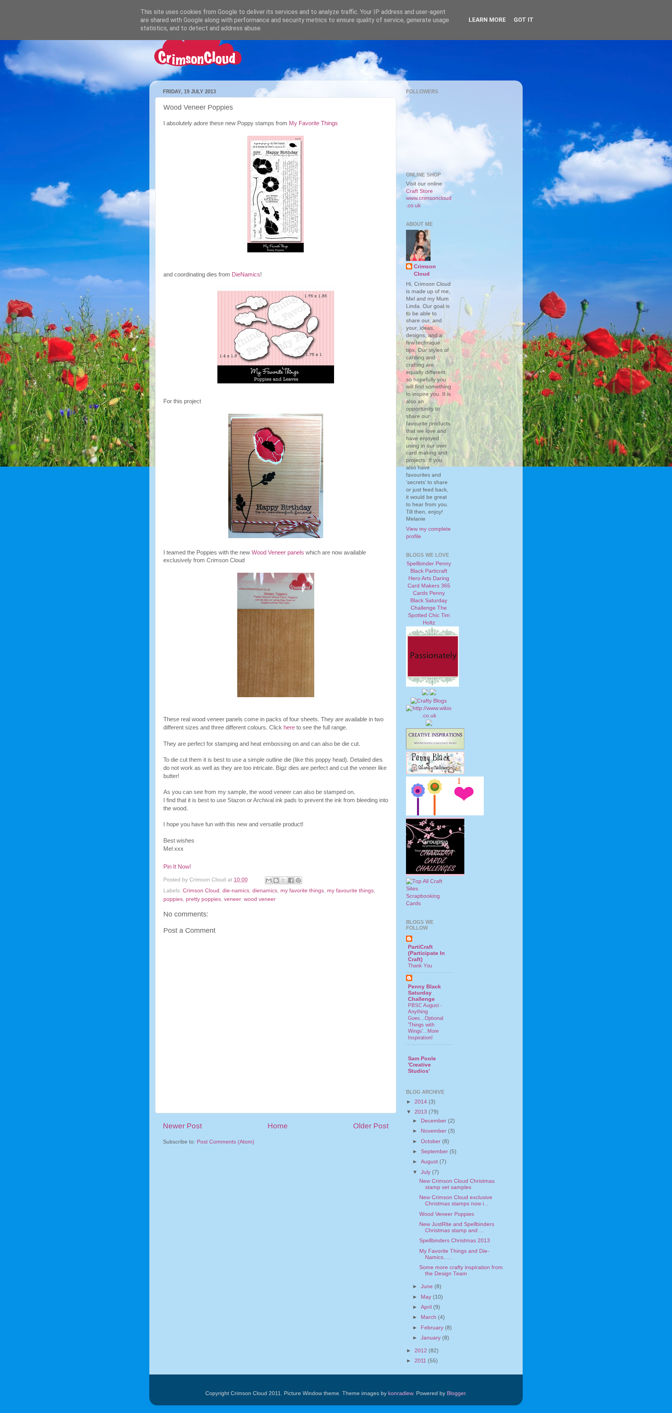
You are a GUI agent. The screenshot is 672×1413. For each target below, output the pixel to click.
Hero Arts (419, 578)
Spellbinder (420, 564)
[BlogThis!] (276, 880)
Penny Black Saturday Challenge (428, 600)
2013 (422, 1112)
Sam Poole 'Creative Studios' (422, 1065)
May (427, 1297)
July (426, 1172)
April (427, 1307)
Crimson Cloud (201, 891)
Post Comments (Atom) (225, 1142)
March (429, 1317)
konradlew (400, 1393)
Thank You (420, 966)
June (427, 1286)
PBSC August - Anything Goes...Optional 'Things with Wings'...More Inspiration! (425, 1021)
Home (278, 1126)
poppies (173, 899)
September (435, 1151)
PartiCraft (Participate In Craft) (426, 953)
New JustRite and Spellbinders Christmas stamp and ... (456, 1227)
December (434, 1121)
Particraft (436, 571)
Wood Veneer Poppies (446, 1214)
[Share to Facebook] (291, 880)
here (289, 727)
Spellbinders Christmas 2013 (454, 1240)
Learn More (487, 19)
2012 (422, 1351)
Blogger (456, 1393)
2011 (421, 1361)
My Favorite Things (313, 123)
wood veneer (260, 899)
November (434, 1131)
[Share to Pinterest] (298, 880)
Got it (524, 19)
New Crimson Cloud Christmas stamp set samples (457, 1184)
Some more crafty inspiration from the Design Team (461, 1270)
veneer (232, 899)
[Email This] (269, 880)
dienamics (264, 891)
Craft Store (419, 191)
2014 (422, 1102)
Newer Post (182, 1126)
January (431, 1338)
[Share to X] (283, 880)
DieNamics (246, 274)
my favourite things (350, 891)
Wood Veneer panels (278, 552)
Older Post (370, 1126)
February (433, 1328)
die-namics (235, 891)
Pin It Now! (177, 867)
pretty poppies (203, 899)
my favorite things (302, 891)
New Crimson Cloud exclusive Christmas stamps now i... (455, 1200)
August (430, 1162)
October (431, 1141)
